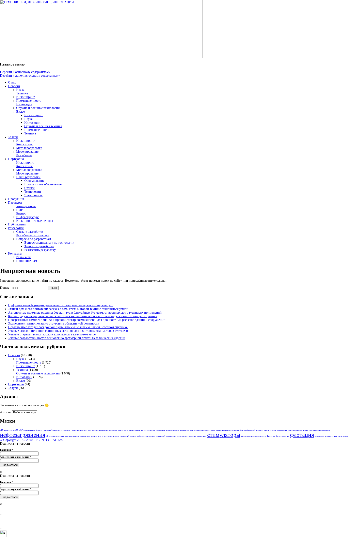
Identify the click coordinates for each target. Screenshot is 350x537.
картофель (123, 430)
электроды (343, 436)
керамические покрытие (177, 430)
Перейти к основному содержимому (25, 72)
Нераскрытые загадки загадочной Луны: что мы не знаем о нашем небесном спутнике (68, 327)
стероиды (201, 436)
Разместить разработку (40, 250)
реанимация (149, 436)
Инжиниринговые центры (34, 220)
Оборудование (34, 180)
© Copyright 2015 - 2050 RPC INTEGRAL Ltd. (31, 440)
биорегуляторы (43, 430)
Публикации (17, 224)
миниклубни (237, 430)
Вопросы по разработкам (33, 239)
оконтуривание (72, 436)
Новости (14, 86)
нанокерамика (323, 430)
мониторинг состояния (275, 430)
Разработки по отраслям (32, 235)
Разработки (24, 155)
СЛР (21, 430)
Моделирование (27, 151)
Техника (22, 93)
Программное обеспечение (43, 184)
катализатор (134, 430)
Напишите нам (26, 260)
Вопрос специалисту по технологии (49, 242)
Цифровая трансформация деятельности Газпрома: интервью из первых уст (60, 305)
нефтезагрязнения (22, 434)
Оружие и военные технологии (38, 108)
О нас (12, 82)
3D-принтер (6, 430)
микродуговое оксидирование (216, 430)
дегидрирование (100, 430)
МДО (15, 430)
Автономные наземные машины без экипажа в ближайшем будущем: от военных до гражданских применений (85, 312)
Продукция (16, 199)
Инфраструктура (27, 217)
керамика (160, 430)
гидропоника (77, 430)
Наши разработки (28, 177)
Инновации (24, 104)
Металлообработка (29, 148)
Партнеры (15, 202)
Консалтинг (24, 144)
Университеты (26, 206)
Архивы (5, 412)
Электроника (33, 195)
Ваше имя (6, 450)
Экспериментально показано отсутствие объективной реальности (53, 323)
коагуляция (195, 430)
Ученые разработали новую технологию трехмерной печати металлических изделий (66, 338)
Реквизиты (23, 257)
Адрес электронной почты (15, 457)
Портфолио (16, 159)
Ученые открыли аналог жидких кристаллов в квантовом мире (52, 334)
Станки (29, 188)
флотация (302, 434)
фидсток (271, 436)
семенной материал (165, 436)
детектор (113, 430)
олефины (84, 436)
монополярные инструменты (302, 430)
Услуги (13, 137)
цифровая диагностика (326, 436)
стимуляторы (223, 434)
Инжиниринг (25, 97)
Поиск (4, 287)
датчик (87, 430)
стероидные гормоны (185, 436)
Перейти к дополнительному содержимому (30, 75)
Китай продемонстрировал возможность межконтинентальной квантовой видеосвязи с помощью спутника (82, 316)
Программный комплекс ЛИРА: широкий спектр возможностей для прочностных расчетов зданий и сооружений (86, 319)
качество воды (148, 430)
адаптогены (29, 430)
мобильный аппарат (254, 430)
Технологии (32, 191)
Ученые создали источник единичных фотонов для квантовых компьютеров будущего (68, 330)
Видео (20, 111)
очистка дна (95, 436)
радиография (136, 436)
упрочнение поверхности (253, 436)
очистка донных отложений (115, 436)
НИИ (19, 209)
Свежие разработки (29, 231)
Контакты (15, 253)
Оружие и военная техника (43, 126)
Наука (20, 89)
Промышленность (28, 100)
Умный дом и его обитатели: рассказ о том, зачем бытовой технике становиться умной (68, 309)
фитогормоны (282, 436)
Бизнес (21, 213)
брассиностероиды (60, 430)
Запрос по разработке (39, 246)
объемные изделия (55, 436)
